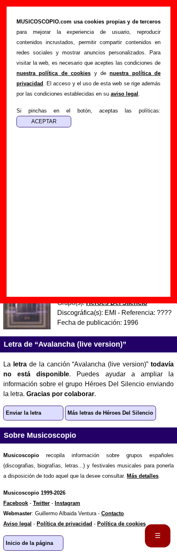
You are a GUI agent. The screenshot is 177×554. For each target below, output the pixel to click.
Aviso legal (17, 524)
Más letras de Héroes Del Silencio (110, 413)
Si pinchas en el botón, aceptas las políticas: (88, 111)
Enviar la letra (23, 413)
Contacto (112, 513)
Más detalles (142, 476)
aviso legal (124, 94)
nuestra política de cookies (53, 73)
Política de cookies (121, 524)
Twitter (41, 503)
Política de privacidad (64, 524)
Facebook (15, 503)
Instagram (67, 503)
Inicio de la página (29, 543)
